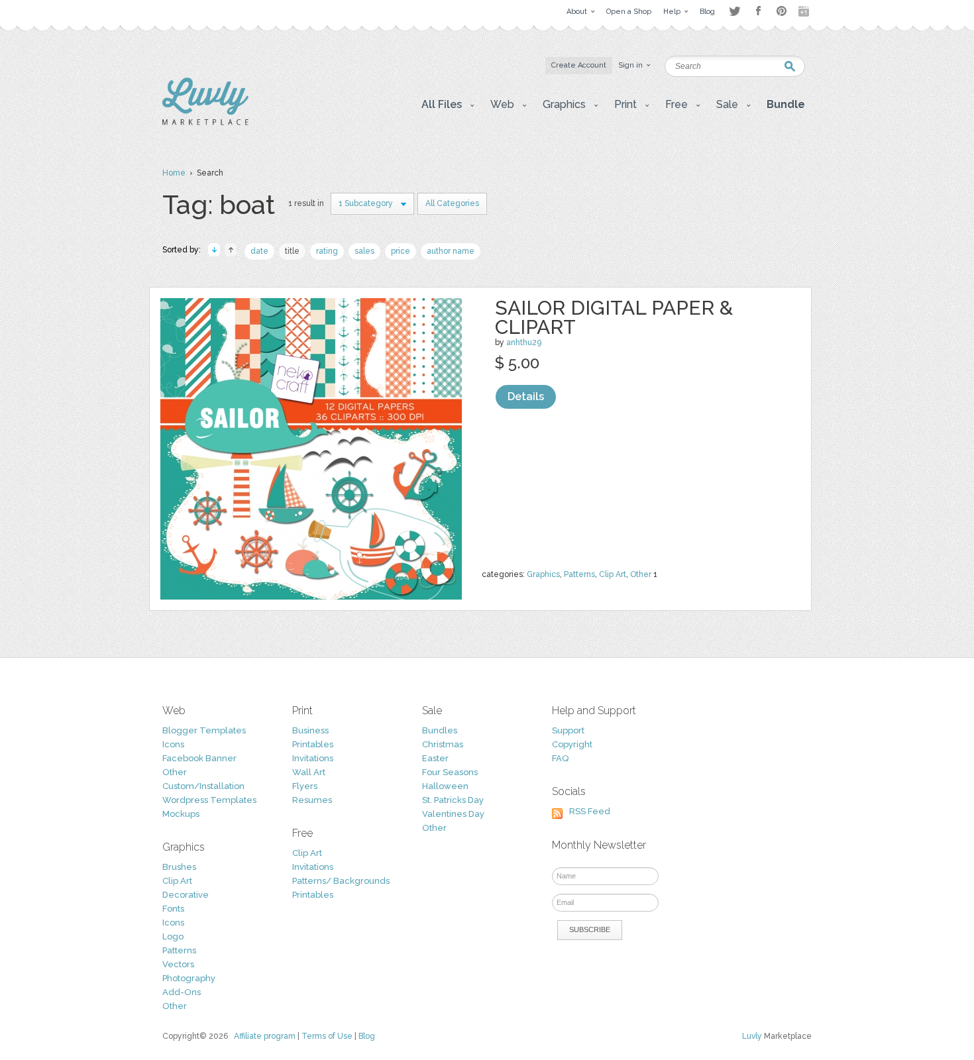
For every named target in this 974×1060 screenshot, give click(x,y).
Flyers (304, 786)
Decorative (185, 895)
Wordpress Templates (209, 800)
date (259, 251)
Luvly (752, 1036)
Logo (173, 936)
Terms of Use (326, 1036)
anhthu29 (523, 342)
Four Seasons (450, 772)
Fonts (173, 909)
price (400, 251)
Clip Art (612, 574)
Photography (188, 978)
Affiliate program (265, 1036)
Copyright (572, 744)
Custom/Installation (203, 786)
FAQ (560, 758)
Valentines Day (453, 814)
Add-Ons (181, 992)
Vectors (178, 964)
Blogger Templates (204, 730)
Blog (366, 1036)
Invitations (312, 758)
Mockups (180, 814)
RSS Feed (589, 811)
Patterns (579, 574)
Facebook (758, 11)
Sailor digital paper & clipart (614, 317)
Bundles (439, 730)
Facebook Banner (199, 758)
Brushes (179, 867)
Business (310, 730)
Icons (173, 744)
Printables (312, 744)
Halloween (445, 786)
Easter (435, 758)
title (292, 251)
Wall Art (308, 772)
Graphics (543, 574)
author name (450, 251)
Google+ (805, 11)
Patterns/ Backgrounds (341, 881)
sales (364, 251)
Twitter (734, 11)
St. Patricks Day (453, 800)
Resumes (312, 800)
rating (327, 251)
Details (526, 396)
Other (640, 574)
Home (174, 173)
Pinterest (781, 11)
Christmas (442, 744)
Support (568, 730)
